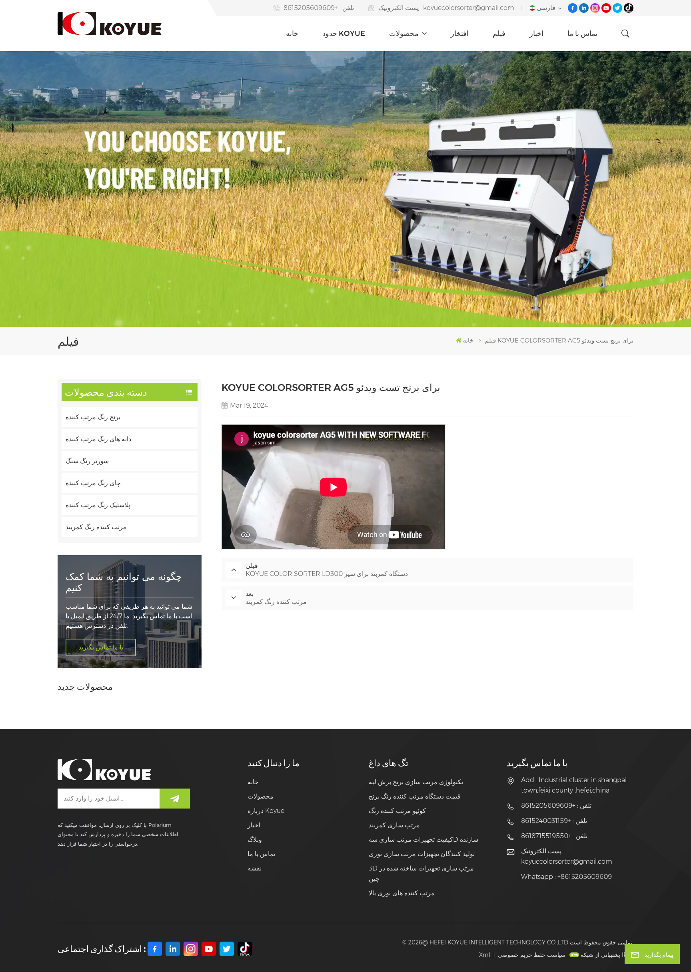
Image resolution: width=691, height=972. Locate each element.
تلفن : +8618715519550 (554, 836)
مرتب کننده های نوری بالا (402, 893)
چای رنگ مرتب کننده (93, 483)
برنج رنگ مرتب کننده (93, 417)
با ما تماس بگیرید (100, 647)
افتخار (460, 33)
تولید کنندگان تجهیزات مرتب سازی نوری (422, 854)
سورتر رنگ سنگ (87, 461)
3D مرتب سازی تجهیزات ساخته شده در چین (421, 873)
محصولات (404, 33)
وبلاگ (255, 839)
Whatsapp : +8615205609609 (566, 876)
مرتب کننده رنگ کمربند (96, 527)
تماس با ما (582, 33)
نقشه (255, 868)
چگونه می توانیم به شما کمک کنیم (124, 582)
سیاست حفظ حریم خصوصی (531, 954)
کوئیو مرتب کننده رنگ (397, 811)
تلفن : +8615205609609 (319, 8)
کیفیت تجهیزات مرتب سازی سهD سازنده (423, 839)
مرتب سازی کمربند (394, 825)
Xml (484, 954)
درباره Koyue (266, 811)
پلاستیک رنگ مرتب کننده (98, 505)
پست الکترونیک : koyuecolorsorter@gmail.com (446, 8)
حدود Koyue (343, 33)
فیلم (499, 33)
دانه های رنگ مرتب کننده (98, 439)
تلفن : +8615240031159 (554, 821)
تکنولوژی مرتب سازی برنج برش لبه (416, 782)
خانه (292, 33)
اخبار (536, 33)
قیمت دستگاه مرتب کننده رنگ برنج (415, 796)
